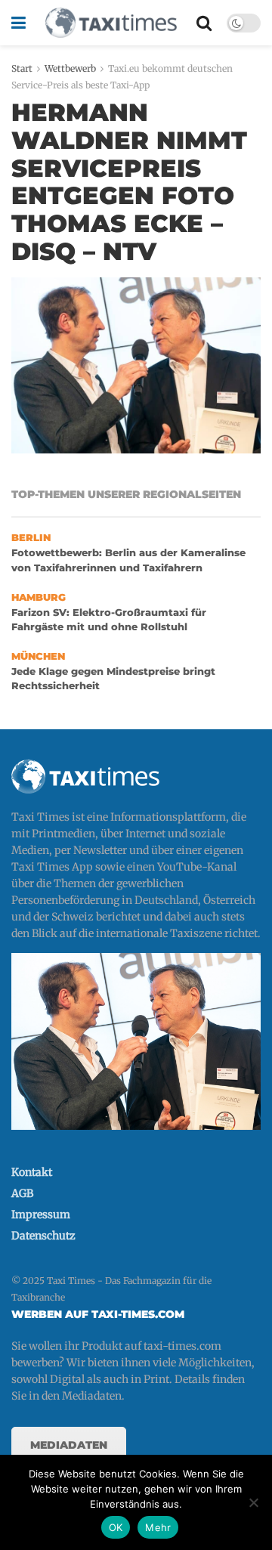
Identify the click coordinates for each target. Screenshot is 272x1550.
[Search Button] (204, 22)
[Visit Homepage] (111, 23)
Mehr (158, 1527)
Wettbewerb (70, 68)
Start (21, 68)
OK (116, 1527)
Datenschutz (43, 1235)
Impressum (40, 1214)
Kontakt (31, 1172)
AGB (22, 1193)
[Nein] (253, 1502)
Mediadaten (68, 1445)
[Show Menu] (18, 22)
